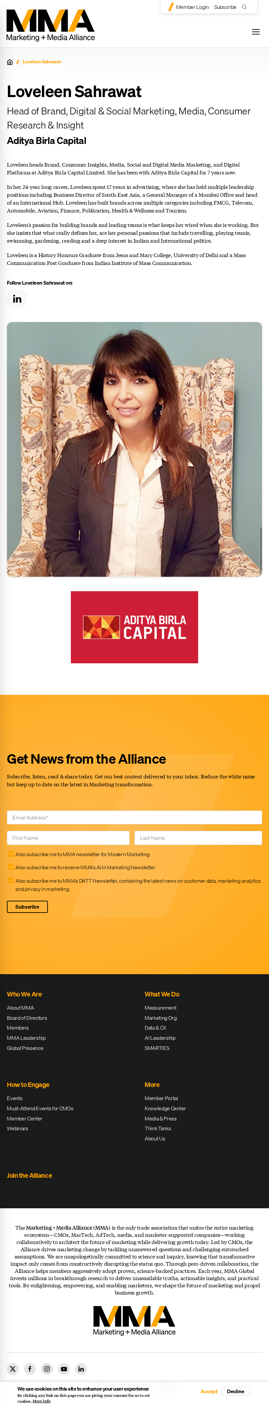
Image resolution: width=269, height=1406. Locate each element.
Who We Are (24, 994)
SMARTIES (157, 1048)
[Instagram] (47, 1369)
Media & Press (161, 1118)
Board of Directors (27, 1018)
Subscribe (225, 7)
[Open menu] (255, 31)
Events (14, 1098)
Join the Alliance (29, 1175)
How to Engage (28, 1084)
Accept (209, 1391)
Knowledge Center (165, 1108)
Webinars (17, 1128)
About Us (155, 1138)
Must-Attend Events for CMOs (40, 1108)
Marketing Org (161, 1018)
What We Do (162, 994)
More (152, 1084)
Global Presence (25, 1048)
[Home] (10, 62)
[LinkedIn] (17, 299)
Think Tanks (158, 1128)
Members (18, 1027)
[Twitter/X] (13, 1369)
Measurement (160, 1007)
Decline (235, 1391)
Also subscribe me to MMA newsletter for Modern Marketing (82, 854)
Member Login (192, 7)
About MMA (20, 1007)
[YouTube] (64, 1369)
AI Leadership (160, 1038)
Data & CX (155, 1027)
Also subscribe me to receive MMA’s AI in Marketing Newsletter (85, 867)
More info (41, 1401)
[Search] (246, 7)
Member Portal (161, 1098)
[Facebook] (30, 1369)
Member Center (24, 1118)
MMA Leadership (26, 1038)
